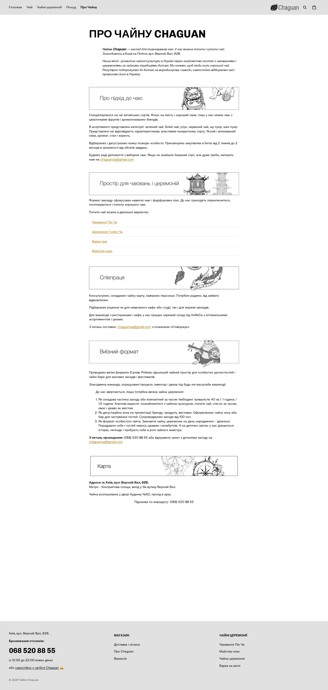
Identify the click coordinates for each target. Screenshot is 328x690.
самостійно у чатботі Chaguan (37, 668)
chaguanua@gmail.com (117, 159)
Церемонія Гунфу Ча (107, 232)
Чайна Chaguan (29, 680)
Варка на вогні (229, 666)
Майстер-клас (102, 251)
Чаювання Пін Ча (104, 222)
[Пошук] (305, 7)
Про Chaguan (124, 652)
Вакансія (120, 659)
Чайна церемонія (232, 659)
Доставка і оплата (127, 644)
